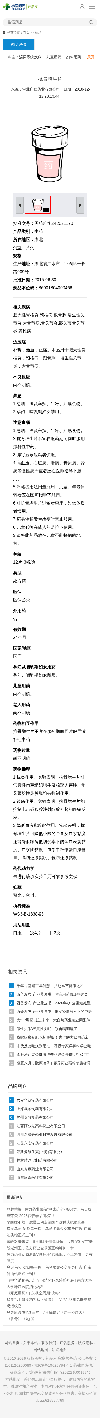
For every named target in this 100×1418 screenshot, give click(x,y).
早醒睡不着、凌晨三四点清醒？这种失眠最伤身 (46, 1222)
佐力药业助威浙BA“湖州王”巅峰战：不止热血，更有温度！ (50, 1257)
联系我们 (48, 1343)
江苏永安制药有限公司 (35, 1143)
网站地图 (40, 1350)
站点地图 (59, 1350)
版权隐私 (85, 1343)
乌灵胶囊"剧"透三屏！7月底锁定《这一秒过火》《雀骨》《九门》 (46, 1315)
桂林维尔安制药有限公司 (37, 1160)
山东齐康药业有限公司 (35, 1169)
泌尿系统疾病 (30, 57)
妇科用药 (73, 57)
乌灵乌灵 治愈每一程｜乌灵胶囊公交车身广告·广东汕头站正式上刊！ (49, 1231)
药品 (38, 32)
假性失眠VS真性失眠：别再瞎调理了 (47, 1029)
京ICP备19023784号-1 (53, 1365)
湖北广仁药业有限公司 (41, 89)
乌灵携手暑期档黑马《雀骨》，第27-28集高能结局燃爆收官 (49, 1302)
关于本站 (30, 1343)
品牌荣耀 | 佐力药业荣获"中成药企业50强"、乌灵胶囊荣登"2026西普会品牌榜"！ (49, 1212)
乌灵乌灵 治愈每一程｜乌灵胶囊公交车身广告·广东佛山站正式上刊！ (49, 1270)
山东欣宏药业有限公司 (35, 1177)
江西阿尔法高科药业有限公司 (41, 1126)
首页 (26, 32)
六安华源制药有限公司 (35, 1100)
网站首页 (12, 1343)
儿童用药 (53, 57)
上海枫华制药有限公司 (35, 1109)
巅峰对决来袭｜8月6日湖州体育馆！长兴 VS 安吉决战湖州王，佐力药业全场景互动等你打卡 (50, 1244)
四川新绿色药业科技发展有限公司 (45, 1134)
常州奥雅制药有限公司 (35, 1117)
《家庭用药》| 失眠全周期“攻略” (33, 1293)
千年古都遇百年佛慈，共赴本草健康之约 (50, 986)
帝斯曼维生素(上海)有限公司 (40, 1152)
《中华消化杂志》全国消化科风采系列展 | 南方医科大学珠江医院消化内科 (49, 1283)
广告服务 (67, 1343)
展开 (91, 57)
